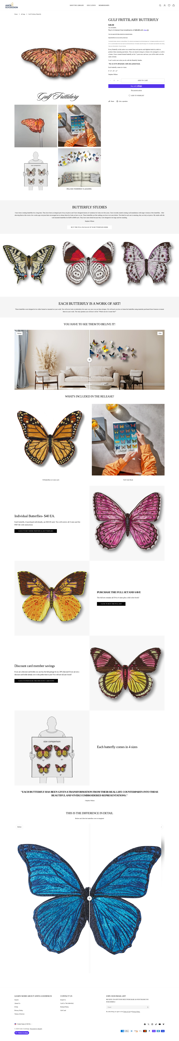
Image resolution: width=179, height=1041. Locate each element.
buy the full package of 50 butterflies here (89, 227)
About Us (17, 1003)
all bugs (23, 14)
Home (16, 14)
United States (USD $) (23, 1024)
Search (16, 1000)
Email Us (63, 1000)
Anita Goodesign (24, 1029)
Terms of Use (126, 1011)
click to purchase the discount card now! (36, 681)
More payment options (136, 90)
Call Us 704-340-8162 (67, 1003)
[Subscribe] (147, 1007)
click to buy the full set (111, 604)
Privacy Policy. (136, 1011)
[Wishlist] (169, 5)
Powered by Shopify (36, 1029)
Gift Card (63, 1010)
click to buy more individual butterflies (35, 531)
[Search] (160, 5)
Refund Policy (64, 1007)
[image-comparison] (89, 360)
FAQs (16, 1007)
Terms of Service (19, 1014)
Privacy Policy (18, 1010)
